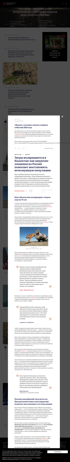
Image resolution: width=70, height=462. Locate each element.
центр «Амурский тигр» (27, 290)
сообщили (33, 297)
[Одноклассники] (18, 148)
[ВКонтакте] (15, 148)
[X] (21, 148)
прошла (19, 256)
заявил (23, 351)
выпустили (48, 206)
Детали (27, 154)
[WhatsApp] (26, 148)
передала (46, 222)
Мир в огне (17, 119)
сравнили (45, 438)
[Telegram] (23, 148)
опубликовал (18, 134)
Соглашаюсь (57, 451)
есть (18, 361)
